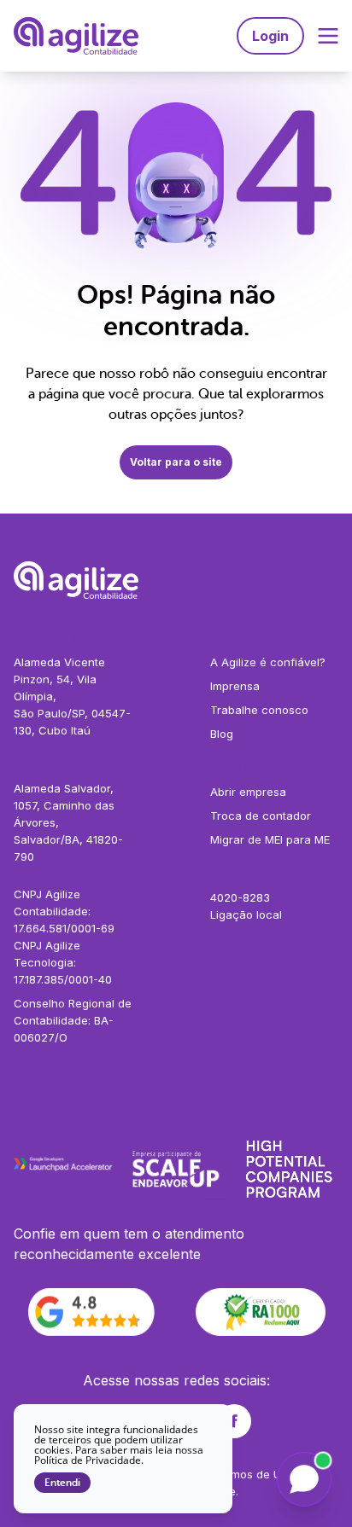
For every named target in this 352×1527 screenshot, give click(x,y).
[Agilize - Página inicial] (176, 580)
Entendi (62, 1483)
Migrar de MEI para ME (270, 839)
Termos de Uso (253, 1474)
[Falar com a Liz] (304, 1479)
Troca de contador (260, 815)
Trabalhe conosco (259, 710)
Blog (221, 733)
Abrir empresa (248, 791)
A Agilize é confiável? (268, 662)
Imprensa (235, 686)
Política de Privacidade (87, 1460)
